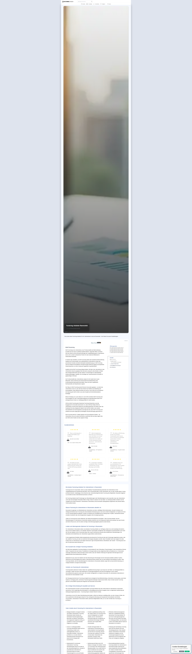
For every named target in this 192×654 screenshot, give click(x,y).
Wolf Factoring (70, 347)
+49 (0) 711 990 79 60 (114, 363)
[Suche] (91, 1)
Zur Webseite (113, 367)
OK (187, 651)
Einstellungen (175, 651)
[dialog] (181, 648)
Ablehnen (181, 651)
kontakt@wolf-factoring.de (116, 365)
